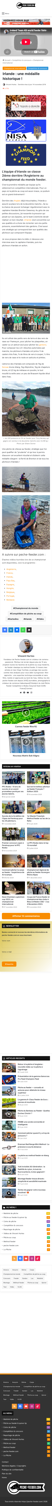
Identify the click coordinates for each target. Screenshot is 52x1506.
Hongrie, (10, 588)
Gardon (24, 1278)
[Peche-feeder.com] (26, 5)
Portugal (10, 596)
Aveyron (15, 1270)
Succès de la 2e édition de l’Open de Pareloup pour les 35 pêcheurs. (13, 818)
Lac (32, 1278)
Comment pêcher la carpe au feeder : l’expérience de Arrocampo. (13, 872)
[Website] (20, 692)
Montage (6, 1283)
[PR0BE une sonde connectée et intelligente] (9, 1125)
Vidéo (41, 619)
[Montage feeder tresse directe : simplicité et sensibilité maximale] (9, 1182)
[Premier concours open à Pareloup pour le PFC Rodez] (13, 834)
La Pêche (7, 1250)
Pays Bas (10, 580)
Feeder (16, 1278)
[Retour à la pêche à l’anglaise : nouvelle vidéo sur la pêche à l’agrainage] (9, 1067)
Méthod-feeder (18, 1283)
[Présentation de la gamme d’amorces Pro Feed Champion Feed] (9, 1079)
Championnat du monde (26, 608)
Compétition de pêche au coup (26, 613)
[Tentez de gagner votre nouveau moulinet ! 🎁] (9, 1193)
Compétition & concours (21, 60)
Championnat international (14, 68)
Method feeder (10, 1241)
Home (4, 1477)
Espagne (10, 584)
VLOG (20, 1287)
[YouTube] (27, 692)
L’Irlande (27, 220)
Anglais (17, 200)
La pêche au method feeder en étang (33, 1155)
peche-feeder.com (10, 681)
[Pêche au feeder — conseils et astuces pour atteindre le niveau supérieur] (9, 1091)
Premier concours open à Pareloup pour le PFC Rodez (13, 845)
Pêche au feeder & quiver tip (15, 1217)
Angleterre (11, 569)
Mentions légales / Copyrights (14, 1466)
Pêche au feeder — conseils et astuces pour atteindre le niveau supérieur (31, 1090)
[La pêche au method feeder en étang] (9, 1159)
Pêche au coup (10, 1237)
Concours (6, 1278)
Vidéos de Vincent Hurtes (14, 1233)
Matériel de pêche (11, 1213)
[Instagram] (31, 692)
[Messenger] (16, 629)
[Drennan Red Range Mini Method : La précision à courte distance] (9, 1147)
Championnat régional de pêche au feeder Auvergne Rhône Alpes (38, 872)
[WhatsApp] (22, 629)
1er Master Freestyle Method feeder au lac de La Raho (38, 818)
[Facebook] (4, 629)
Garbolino (14, 619)
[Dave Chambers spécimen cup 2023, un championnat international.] (13, 887)
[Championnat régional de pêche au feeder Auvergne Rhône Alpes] (38, 860)
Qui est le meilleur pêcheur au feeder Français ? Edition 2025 (38, 789)
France (9, 573)
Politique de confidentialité (12, 1470)
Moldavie (10, 600)
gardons (42, 345)
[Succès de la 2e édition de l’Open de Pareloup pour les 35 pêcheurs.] (13, 807)
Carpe (32, 1270)
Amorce (6, 1270)
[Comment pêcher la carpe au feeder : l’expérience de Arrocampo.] (13, 860)
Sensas (5, 367)
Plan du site (6, 1474)
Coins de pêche (10, 1221)
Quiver (44, 1283)
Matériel (40, 1278)
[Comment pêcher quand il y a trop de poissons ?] (9, 1136)
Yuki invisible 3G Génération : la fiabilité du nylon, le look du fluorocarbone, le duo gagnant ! (31, 1169)
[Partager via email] (29, 629)
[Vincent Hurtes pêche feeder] (26, 22)
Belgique (10, 592)
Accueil (7, 60)
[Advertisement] (26, 276)
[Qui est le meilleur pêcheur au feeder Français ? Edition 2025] (38, 777)
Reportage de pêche (12, 1229)
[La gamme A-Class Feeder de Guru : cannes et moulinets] (9, 1103)
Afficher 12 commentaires (26, 916)
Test (4, 1287)
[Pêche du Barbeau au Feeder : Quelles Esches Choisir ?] (9, 1114)
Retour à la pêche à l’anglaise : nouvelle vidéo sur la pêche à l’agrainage (30, 1067)
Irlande (9, 577)
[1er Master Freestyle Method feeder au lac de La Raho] (38, 807)
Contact (29, 688)
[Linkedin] (10, 629)
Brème (24, 1270)
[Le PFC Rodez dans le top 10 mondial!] (38, 834)
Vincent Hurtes (11, 84)
